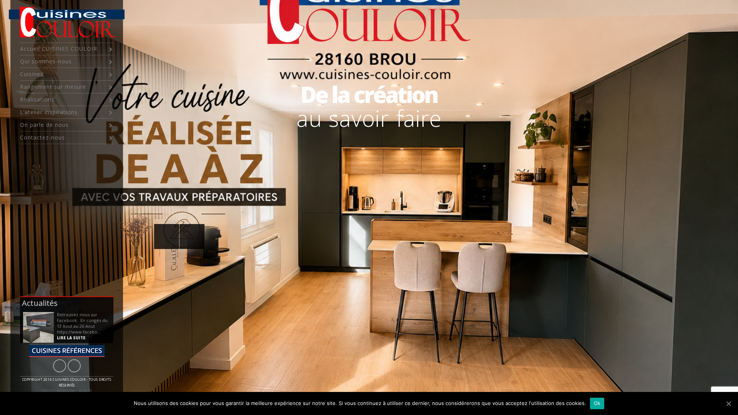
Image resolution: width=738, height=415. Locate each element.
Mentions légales (74, 390)
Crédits (49, 390)
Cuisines (31, 74)
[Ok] (728, 403)
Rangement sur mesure (53, 86)
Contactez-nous (42, 137)
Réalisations (37, 99)
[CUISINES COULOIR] (38, 327)
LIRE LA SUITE (71, 337)
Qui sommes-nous (46, 61)
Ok (597, 403)
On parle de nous (44, 124)
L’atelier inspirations (49, 112)
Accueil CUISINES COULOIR (58, 48)
